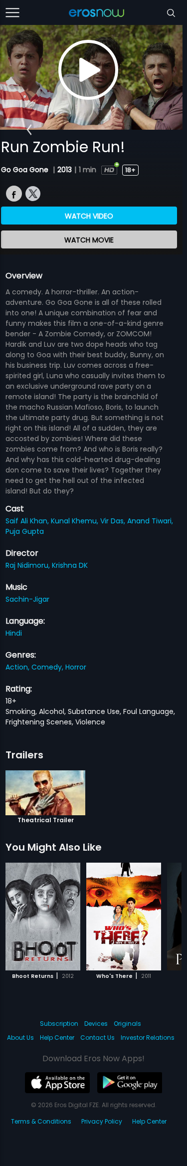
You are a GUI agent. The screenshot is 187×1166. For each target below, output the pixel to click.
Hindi (13, 633)
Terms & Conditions (41, 1121)
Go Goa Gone (25, 170)
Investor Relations (148, 1037)
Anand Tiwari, (150, 521)
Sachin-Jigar (27, 599)
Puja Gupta (24, 531)
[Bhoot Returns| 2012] (42, 916)
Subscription (59, 1023)
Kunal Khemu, (75, 521)
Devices (96, 1023)
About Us (20, 1037)
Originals (127, 1023)
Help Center (57, 1037)
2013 (64, 170)
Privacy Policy (101, 1121)
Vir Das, (113, 521)
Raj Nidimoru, (28, 565)
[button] (29, 130)
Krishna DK (70, 565)
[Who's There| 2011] (123, 916)
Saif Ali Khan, (28, 521)
